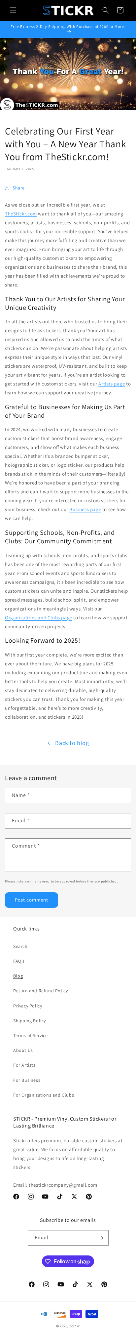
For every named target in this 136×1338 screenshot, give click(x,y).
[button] (13, 10)
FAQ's (19, 961)
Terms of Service (30, 1035)
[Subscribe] (101, 1238)
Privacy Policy (27, 1006)
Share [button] (19, 188)
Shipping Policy (29, 1021)
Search (20, 946)
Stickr (75, 1326)
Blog (18, 976)
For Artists (24, 1065)
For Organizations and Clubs (43, 1095)
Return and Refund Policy (40, 991)
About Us (23, 1050)
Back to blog (72, 743)
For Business (26, 1080)
